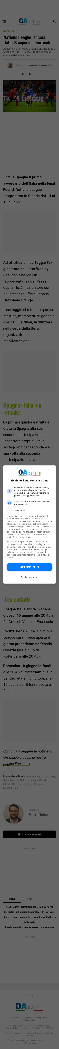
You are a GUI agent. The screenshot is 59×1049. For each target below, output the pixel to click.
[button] (29, 510)
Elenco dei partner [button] (21, 537)
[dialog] (29, 524)
